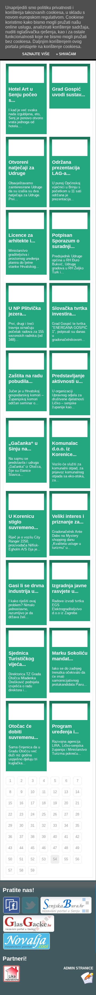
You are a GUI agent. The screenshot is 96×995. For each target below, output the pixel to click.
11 (44, 792)
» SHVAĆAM (65, 54)
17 (32, 803)
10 (32, 792)
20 (66, 803)
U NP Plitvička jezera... (25, 311)
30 (21, 826)
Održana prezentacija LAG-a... (66, 167)
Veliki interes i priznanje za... (68, 519)
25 (44, 814)
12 (55, 792)
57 (10, 870)
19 (55, 803)
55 (66, 859)
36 (10, 837)
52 (32, 859)
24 (32, 814)
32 (44, 826)
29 (10, 826)
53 (44, 859)
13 (66, 792)
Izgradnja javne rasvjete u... (69, 588)
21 (77, 803)
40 (55, 837)
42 (77, 837)
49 (77, 848)
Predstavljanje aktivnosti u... (68, 378)
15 (10, 803)
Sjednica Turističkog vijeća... (21, 658)
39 (44, 837)
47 (55, 848)
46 (44, 848)
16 (21, 803)
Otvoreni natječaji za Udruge (21, 167)
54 (55, 859)
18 (44, 803)
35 (77, 826)
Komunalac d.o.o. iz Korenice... (65, 449)
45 (32, 848)
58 (21, 870)
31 (32, 826)
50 (10, 859)
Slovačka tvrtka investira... (69, 311)
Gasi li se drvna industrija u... (26, 588)
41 (66, 837)
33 (55, 826)
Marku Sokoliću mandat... (69, 655)
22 (10, 814)
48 (66, 848)
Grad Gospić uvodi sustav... (68, 91)
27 (66, 814)
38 (32, 837)
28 (77, 814)
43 (10, 848)
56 (77, 859)
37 (21, 837)
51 (21, 859)
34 (66, 826)
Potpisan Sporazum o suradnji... (65, 241)
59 (32, 870)
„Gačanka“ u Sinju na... (23, 446)
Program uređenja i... (65, 729)
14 (77, 792)
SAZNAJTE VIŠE (36, 54)
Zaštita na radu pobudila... (26, 378)
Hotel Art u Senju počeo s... (23, 94)
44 (21, 848)
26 (55, 814)
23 (21, 814)
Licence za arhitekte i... (22, 238)
